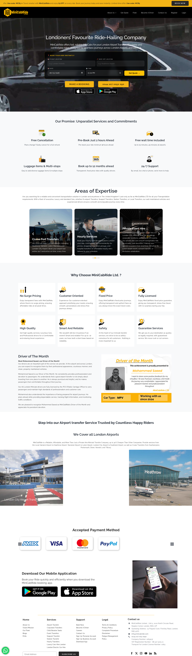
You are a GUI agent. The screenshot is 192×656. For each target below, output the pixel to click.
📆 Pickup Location (55, 59)
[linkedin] (150, 653)
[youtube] (146, 653)
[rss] (155, 653)
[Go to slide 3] (96, 257)
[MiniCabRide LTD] (16, 9)
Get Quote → (134, 73)
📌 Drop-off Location (105, 59)
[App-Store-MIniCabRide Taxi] (84, 89)
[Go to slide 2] (95, 257)
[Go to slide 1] (93, 257)
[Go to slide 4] (98, 258)
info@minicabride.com (140, 634)
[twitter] (136, 653)
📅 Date (50, 68)
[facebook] (132, 653)
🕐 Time (88, 68)
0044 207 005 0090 (139, 636)
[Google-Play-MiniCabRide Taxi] (107, 89)
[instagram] (141, 653)
